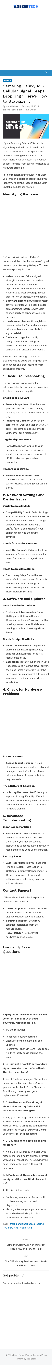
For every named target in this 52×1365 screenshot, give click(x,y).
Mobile (7, 81)
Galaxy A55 (12, 1227)
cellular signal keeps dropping (28, 1224)
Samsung (27, 1227)
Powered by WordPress (36, 1355)
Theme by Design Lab (27, 1359)
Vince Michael (12, 106)
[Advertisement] (26, 40)
